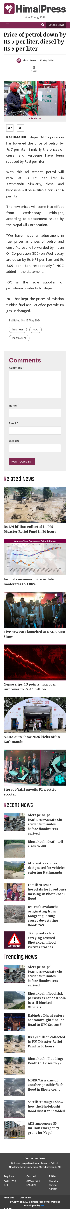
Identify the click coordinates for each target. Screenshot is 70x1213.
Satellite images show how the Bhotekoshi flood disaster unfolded (46, 1106)
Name (13, 405)
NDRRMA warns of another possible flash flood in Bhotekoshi (45, 1085)
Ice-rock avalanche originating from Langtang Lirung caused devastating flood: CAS (43, 916)
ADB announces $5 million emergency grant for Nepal (43, 1128)
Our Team (25, 1198)
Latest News (56, 24)
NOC (35, 329)
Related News (19, 479)
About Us (9, 1198)
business (17, 329)
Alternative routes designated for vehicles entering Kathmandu (46, 867)
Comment (16, 367)
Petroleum (19, 338)
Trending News (20, 957)
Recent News (18, 805)
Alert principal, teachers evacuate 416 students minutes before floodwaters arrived (45, 824)
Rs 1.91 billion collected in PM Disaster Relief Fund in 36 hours (46, 1041)
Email (13, 423)
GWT (43, 1205)
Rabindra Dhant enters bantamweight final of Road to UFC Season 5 (46, 1020)
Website (14, 441)
